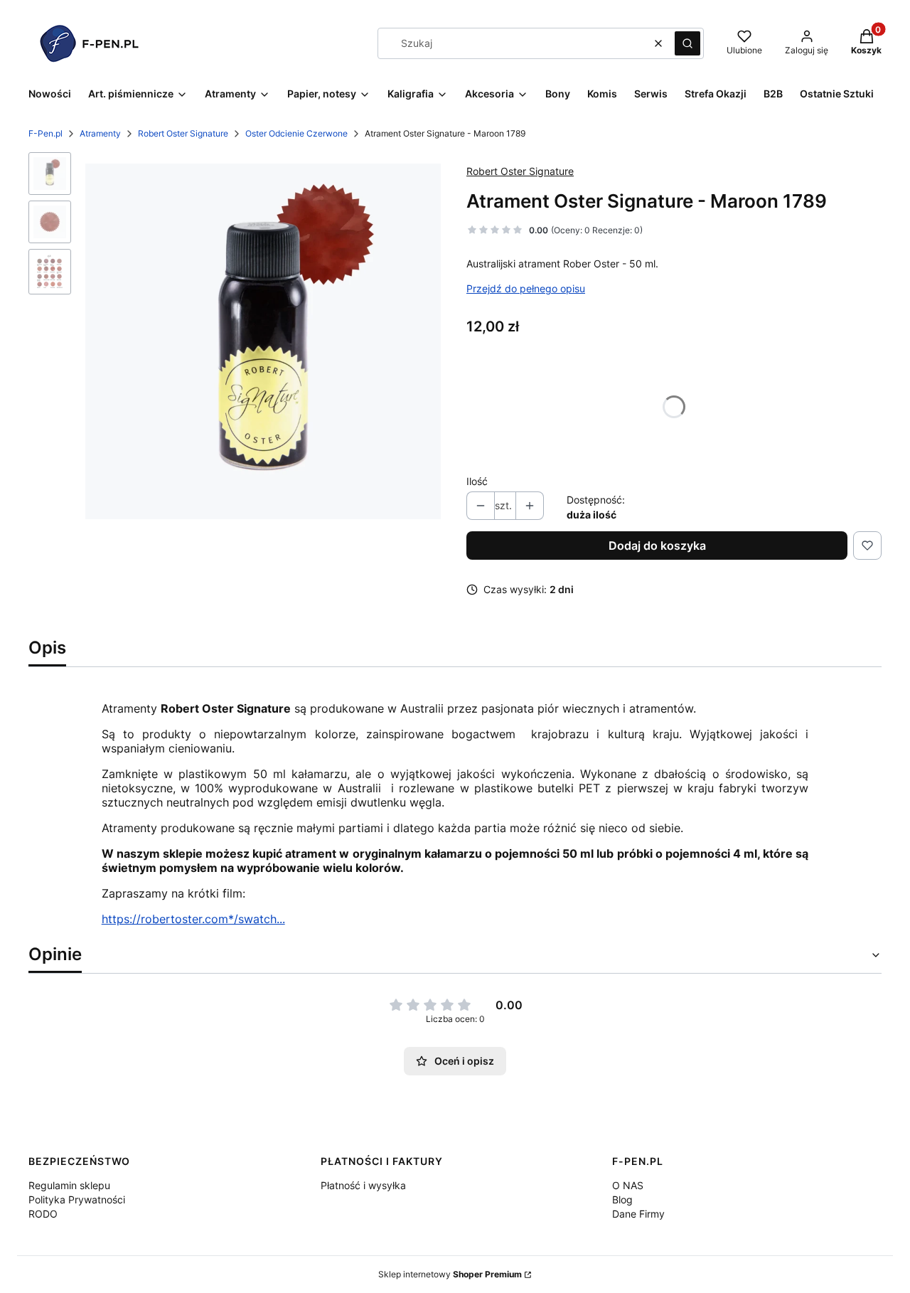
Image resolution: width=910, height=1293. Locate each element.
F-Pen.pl (45, 133)
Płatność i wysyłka (363, 1185)
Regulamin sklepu (69, 1185)
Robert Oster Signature (183, 133)
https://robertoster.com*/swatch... (193, 919)
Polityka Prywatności (76, 1199)
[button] (687, 43)
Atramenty (100, 133)
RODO (43, 1214)
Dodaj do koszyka (657, 545)
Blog (622, 1199)
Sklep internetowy (450, 1274)
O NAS (627, 1185)
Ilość (477, 481)
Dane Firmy (638, 1214)
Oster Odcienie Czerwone (296, 133)
